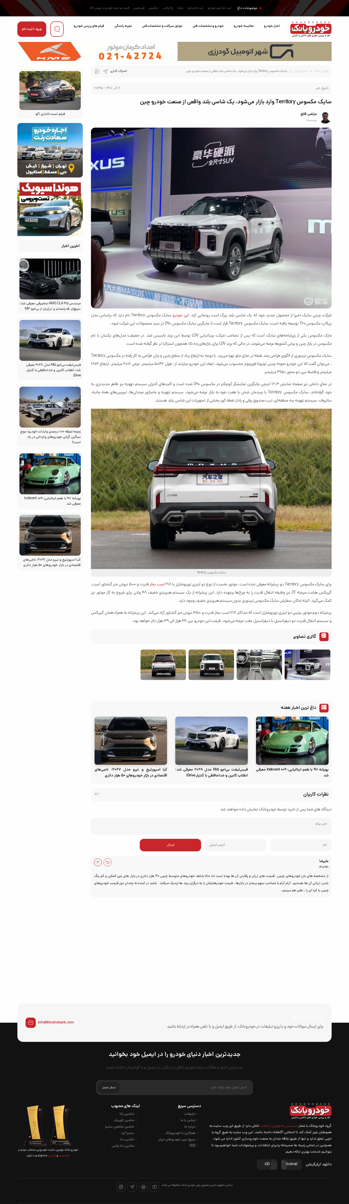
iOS (267, 1164)
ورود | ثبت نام (32, 29)
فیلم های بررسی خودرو (89, 26)
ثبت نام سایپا (196, 8)
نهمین (52, 1155)
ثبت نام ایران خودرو (219, 8)
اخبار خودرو (272, 26)
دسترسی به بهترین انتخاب (279, 1126)
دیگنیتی (154, 8)
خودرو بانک (321, 71)
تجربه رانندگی (123, 26)
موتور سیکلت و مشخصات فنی (162, 26)
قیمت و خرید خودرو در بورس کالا (109, 8)
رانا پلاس (168, 8)
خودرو (177, 316)
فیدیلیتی (139, 8)
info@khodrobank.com (56, 1022)
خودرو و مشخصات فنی (208, 26)
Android (291, 1164)
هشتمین (63, 1155)
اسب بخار (157, 585)
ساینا (180, 8)
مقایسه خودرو (243, 26)
